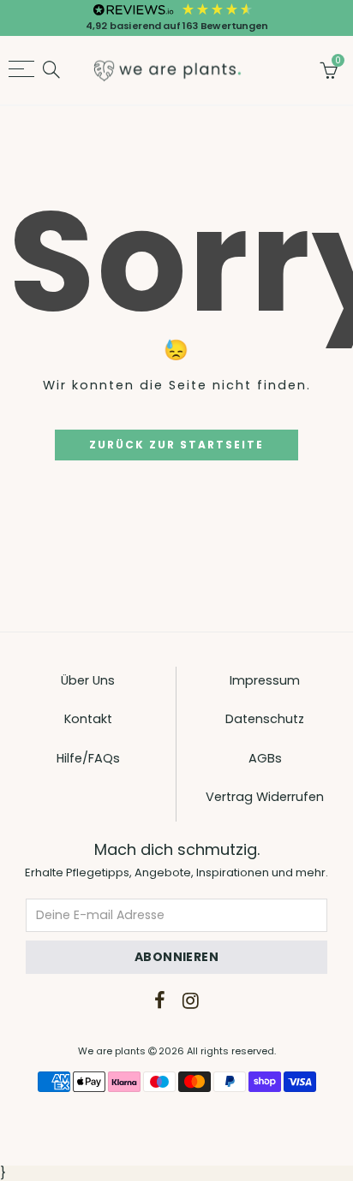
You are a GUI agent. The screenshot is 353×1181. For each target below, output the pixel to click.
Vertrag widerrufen (265, 796)
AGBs (265, 758)
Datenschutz (264, 718)
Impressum (265, 680)
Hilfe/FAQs (88, 758)
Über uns (88, 680)
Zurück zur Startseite (176, 444)
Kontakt (88, 718)
